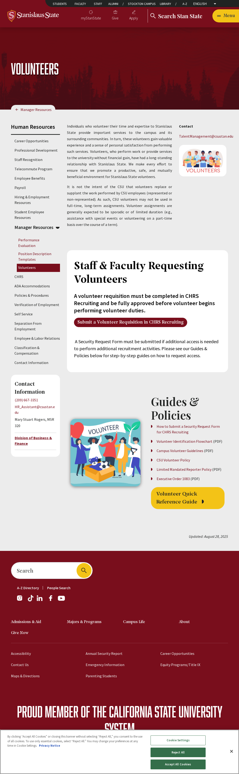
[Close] (231, 751)
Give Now (19, 633)
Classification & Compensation (26, 350)
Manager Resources (36, 109)
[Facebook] (52, 600)
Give (115, 18)
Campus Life (134, 622)
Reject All (178, 752)
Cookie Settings (178, 740)
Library (165, 4)
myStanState (91, 18)
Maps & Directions (25, 676)
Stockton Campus (142, 4)
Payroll (20, 187)
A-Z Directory (28, 587)
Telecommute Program (33, 169)
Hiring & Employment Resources (31, 200)
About (184, 622)
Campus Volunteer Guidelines (180, 450)
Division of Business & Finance (33, 440)
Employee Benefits (29, 178)
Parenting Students (101, 676)
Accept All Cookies (178, 764)
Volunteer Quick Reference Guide (177, 498)
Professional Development (36, 150)
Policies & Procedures (31, 295)
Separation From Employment (28, 326)
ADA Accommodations (32, 286)
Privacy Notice (49, 746)
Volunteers (27, 267)
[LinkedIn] (40, 600)
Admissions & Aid (26, 622)
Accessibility (21, 653)
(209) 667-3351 (26, 400)
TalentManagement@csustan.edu (206, 136)
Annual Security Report (104, 653)
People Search (58, 587)
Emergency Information (105, 664)
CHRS (18, 276)
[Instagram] (21, 600)
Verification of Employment (36, 304)
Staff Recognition (28, 159)
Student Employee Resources (29, 215)
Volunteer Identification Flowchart (184, 441)
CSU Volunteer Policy (173, 460)
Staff (98, 4)
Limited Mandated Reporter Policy (184, 469)
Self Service (23, 314)
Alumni (113, 4)
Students (60, 4)
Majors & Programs (84, 622)
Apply (133, 18)
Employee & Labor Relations (37, 338)
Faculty (80, 4)
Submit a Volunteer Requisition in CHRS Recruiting (130, 322)
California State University (165, 711)
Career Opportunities (31, 141)
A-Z (185, 4)
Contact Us (20, 664)
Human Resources (33, 126)
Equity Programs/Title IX (180, 664)
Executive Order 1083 (173, 478)
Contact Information (31, 362)
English (200, 4)
